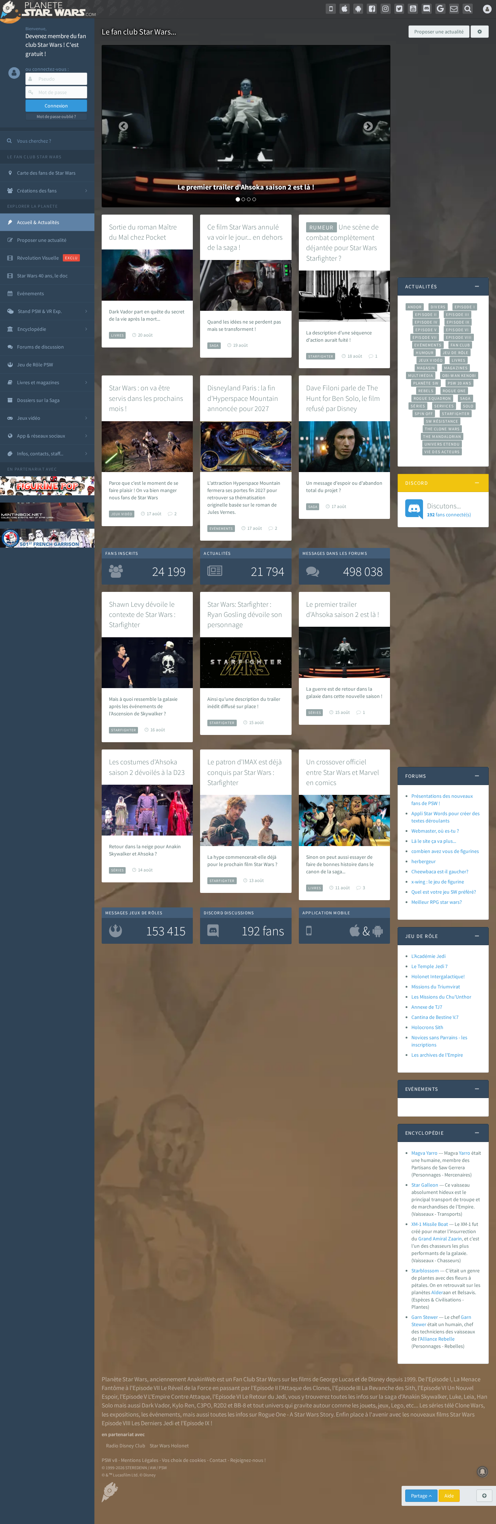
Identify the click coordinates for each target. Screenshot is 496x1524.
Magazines (456, 367)
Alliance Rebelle (437, 1339)
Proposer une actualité (439, 31)
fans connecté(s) (449, 509)
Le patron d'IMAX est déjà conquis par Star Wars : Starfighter (244, 772)
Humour (425, 352)
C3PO (204, 1405)
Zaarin (455, 1238)
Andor (415, 306)
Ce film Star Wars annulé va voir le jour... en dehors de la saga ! (244, 237)
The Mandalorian (442, 436)
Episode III (457, 314)
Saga (214, 345)
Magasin (426, 367)
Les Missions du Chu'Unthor (441, 996)
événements (164, 1414)
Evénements (221, 528)
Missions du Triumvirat (435, 986)
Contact (218, 1460)
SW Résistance (442, 421)
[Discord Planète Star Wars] (427, 8)
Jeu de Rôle (455, 352)
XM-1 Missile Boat (429, 1224)
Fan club (460, 345)
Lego (397, 1405)
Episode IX (458, 322)
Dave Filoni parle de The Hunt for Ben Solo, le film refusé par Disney (343, 398)
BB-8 (240, 1405)
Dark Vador (156, 1405)
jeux (383, 1405)
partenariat (30, 469)
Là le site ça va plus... (433, 841)
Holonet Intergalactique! (438, 976)
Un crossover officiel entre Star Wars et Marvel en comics (342, 772)
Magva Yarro (424, 1153)
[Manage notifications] (482, 1472)
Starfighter (320, 356)
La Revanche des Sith (388, 1388)
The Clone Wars (442, 428)
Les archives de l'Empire (437, 1055)
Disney (376, 1379)
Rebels (426, 390)
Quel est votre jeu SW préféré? (443, 892)
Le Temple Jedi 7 (429, 966)
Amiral (440, 1238)
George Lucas (337, 1379)
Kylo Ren (183, 1405)
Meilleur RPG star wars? (436, 902)
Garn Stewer (424, 1317)
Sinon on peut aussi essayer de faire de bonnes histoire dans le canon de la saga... (340, 864)
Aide (449, 1495)
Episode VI (457, 329)
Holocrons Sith (427, 1027)
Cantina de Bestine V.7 (435, 1017)
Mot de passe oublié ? (56, 116)
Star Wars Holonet (169, 1445)
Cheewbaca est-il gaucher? (439, 871)
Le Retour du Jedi (264, 1397)
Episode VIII (459, 337)
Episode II (426, 314)
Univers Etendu (442, 444)
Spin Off (424, 413)
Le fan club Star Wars (34, 156)
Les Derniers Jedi (152, 1423)
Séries (314, 712)
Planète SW (426, 383)
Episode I (465, 306)
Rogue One (454, 390)
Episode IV (426, 322)
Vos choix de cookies (184, 1460)
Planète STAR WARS (57, 9)
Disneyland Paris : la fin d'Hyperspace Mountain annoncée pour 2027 (242, 398)
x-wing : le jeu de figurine (437, 881)
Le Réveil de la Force (186, 1388)
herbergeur (423, 861)
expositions (124, 1414)
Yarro (464, 1153)
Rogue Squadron (432, 398)
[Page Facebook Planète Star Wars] (372, 8)
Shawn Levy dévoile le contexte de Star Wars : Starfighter (142, 614)
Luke (455, 1397)
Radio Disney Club (125, 1445)
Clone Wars (469, 1405)
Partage (419, 1495)
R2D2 (220, 1405)
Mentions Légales (139, 1460)
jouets (367, 1405)
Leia (469, 1397)
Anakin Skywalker (424, 1397)
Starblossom (425, 1270)
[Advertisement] (443, 154)
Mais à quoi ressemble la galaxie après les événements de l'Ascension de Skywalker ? (143, 706)
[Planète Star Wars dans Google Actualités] (440, 8)
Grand (425, 1238)
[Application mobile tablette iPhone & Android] (331, 8)
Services (444, 406)
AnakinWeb (201, 1379)
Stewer (418, 1324)
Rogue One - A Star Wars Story (295, 1414)
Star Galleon (424, 1185)
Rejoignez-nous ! (248, 1460)
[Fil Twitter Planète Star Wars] (399, 8)
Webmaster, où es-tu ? (435, 831)
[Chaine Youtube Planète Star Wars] (413, 8)
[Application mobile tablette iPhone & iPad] (344, 8)
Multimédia (420, 375)
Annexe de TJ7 (426, 1007)
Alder (437, 1292)
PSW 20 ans (459, 383)
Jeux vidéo (122, 514)
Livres (117, 335)
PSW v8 (109, 1460)
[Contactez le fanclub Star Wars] (454, 8)
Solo (468, 406)
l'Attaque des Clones (304, 1388)
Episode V (426, 329)
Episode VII (424, 337)
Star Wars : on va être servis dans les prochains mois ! (146, 398)
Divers (438, 306)
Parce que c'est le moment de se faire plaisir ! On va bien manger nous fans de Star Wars (143, 490)
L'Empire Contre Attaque (179, 1397)
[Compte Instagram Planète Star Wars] (386, 8)
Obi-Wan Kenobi (459, 375)
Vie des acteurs (442, 451)
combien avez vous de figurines (445, 851)
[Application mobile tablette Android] (358, 8)
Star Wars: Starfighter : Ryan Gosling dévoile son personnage (244, 614)
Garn (466, 1317)
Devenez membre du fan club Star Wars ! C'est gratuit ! (55, 45)
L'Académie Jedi (428, 956)
